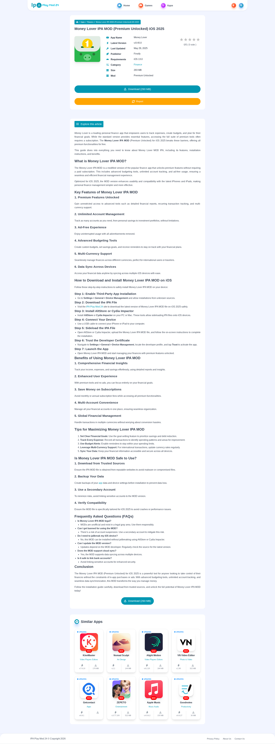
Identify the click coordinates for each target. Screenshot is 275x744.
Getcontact (89, 702)
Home (126, 5)
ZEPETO (121, 702)
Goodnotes (186, 702)
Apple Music (153, 702)
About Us (227, 739)
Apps (170, 5)
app (101, 483)
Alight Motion (154, 655)
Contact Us (240, 739)
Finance (90, 22)
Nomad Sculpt (121, 655)
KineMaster (89, 655)
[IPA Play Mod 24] (45, 5)
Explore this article (91, 124)
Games (148, 5)
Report (139, 101)
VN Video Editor (186, 655)
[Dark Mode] (233, 5)
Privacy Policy (213, 739)
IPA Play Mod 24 (94, 306)
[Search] (241, 5)
